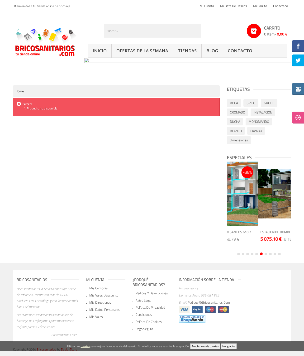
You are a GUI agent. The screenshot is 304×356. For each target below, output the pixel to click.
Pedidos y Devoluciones (152, 293)
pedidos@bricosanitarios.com (209, 302)
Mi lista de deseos (233, 5)
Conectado (280, 5)
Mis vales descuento (103, 295)
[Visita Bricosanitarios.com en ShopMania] (192, 318)
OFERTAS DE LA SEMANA (142, 51)
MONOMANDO (259, 121)
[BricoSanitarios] (45, 41)
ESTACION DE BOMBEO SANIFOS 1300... (265, 231)
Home (19, 91)
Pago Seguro (144, 328)
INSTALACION (263, 112)
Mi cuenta (207, 5)
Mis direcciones (100, 302)
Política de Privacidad (150, 307)
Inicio (100, 51)
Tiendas (187, 51)
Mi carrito (260, 5)
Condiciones (144, 314)
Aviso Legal (143, 300)
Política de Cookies (149, 321)
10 (279, 254)
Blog (212, 51)
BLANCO (236, 130)
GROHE (269, 102)
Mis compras (98, 288)
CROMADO (237, 112)
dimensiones (239, 140)
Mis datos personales (104, 309)
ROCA (234, 102)
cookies (85, 346)
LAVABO (256, 130)
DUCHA (235, 121)
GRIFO (251, 102)
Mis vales (96, 316)
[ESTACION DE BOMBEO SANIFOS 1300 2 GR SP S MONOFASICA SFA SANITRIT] (266, 194)
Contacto (240, 51)
